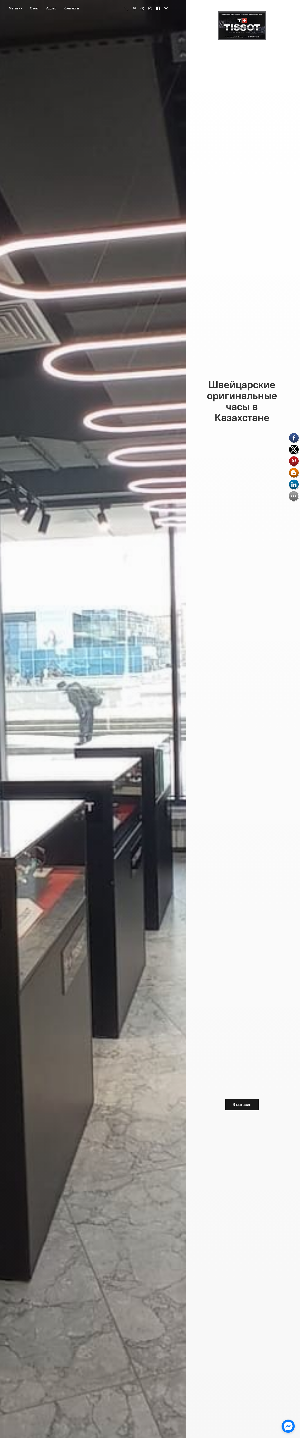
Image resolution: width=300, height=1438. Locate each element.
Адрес (51, 8)
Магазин (15, 8)
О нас (34, 8)
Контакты (71, 8)
